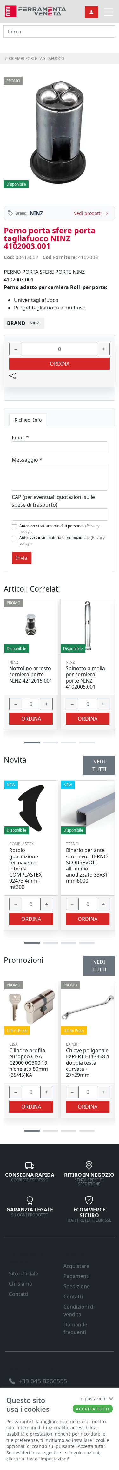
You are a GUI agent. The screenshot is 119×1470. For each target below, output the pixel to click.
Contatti (18, 1293)
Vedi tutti (99, 965)
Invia (21, 557)
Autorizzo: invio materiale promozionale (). (62, 540)
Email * (20, 437)
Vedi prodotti (88, 213)
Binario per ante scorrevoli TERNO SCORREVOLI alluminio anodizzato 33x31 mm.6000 (87, 865)
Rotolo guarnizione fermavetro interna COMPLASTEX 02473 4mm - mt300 (25, 868)
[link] (35, 11)
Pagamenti (76, 1276)
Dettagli (31, 1004)
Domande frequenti (75, 1328)
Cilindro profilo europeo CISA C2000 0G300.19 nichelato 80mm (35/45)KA (28, 1062)
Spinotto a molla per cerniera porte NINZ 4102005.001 (85, 677)
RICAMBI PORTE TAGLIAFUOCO (36, 58)
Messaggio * (27, 459)
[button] (32, 1131)
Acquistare (76, 1265)
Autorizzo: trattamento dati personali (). (59, 528)
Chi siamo (20, 1283)
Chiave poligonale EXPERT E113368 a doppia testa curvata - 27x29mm (87, 1062)
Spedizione (76, 1286)
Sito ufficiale (23, 1273)
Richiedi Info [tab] (28, 420)
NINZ (36, 213)
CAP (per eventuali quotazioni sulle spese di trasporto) (53, 501)
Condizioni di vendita (79, 1310)
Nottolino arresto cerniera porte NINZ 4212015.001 (30, 674)
